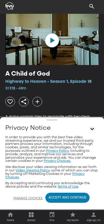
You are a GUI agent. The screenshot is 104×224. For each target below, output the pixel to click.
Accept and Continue (67, 197)
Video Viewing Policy (32, 170)
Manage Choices (28, 198)
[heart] (10, 101)
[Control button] (92, 129)
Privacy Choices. (57, 161)
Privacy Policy (57, 151)
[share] (24, 101)
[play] (52, 40)
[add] (37, 101)
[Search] (91, 6)
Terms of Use (67, 186)
